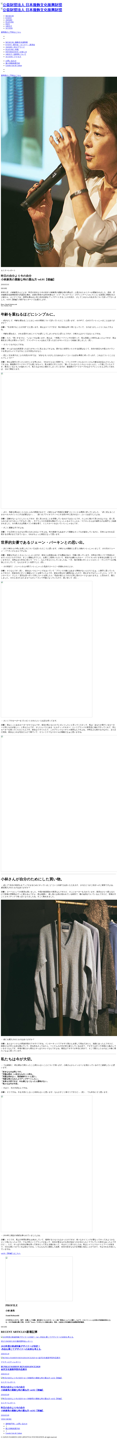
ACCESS (9, 28)
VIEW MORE (6, 1419)
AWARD (8, 20)
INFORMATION (16, 52)
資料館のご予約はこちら (11, 32)
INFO (7, 24)
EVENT (8, 18)
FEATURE (9, 22)
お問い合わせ (10, 61)
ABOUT (8, 26)
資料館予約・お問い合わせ (16, 1424)
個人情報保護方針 (12, 63)
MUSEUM (9, 16)
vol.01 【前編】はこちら (11, 1253)
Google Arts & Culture (13, 65)
